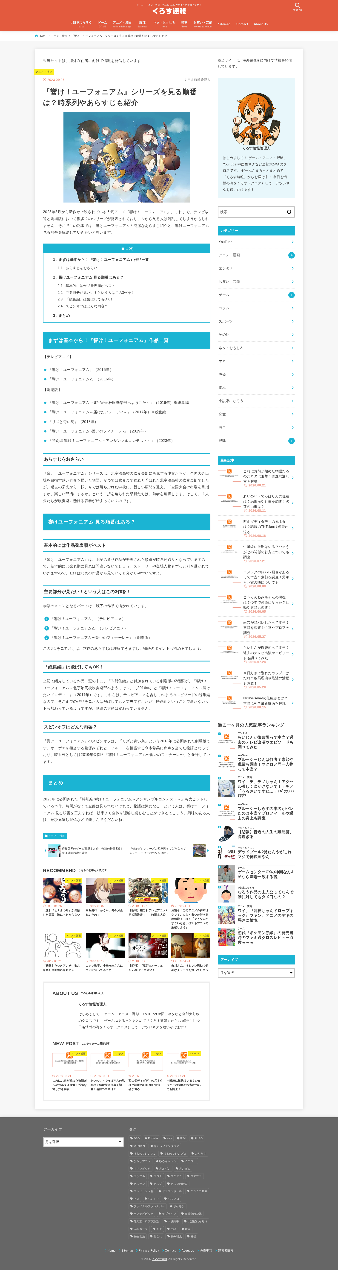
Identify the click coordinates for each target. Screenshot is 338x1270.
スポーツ (226, 321)
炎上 (159, 1229)
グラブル (139, 1176)
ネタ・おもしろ (231, 348)
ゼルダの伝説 (179, 1183)
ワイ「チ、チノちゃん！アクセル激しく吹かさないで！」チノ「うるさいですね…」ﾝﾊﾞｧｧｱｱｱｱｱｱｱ (266, 788)
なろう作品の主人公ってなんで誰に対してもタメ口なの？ (266, 894)
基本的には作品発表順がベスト (86, 286)
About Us (261, 24)
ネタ (136, 1198)
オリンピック (142, 1168)
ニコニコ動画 (198, 1191)
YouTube (225, 242)
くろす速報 (159, 1259)
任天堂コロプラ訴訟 (146, 1221)
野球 (222, 441)
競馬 (188, 1229)
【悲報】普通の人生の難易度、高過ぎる (266, 834)
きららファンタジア (166, 1146)
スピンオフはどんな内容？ (83, 306)
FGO (137, 1138)
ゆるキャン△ (167, 1161)
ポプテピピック (143, 1213)
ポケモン (179, 1206)
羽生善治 (139, 1236)
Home (111, 1250)
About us (188, 1250)
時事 (222, 427)
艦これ (158, 1236)
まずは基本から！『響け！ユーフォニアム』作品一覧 (101, 259)
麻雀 (193, 1236)
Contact (242, 24)
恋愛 (222, 414)
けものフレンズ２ (175, 1153)
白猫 (173, 1229)
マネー (224, 361)
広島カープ (141, 1229)
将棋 (222, 388)
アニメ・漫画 (59, 36)
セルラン (139, 1183)
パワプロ (173, 1198)
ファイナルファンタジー (149, 1206)
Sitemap (224, 24)
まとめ (61, 315)
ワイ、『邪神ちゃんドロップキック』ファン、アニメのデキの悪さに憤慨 (266, 915)
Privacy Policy (149, 1250)
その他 (224, 334)
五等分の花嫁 (193, 1213)
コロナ (158, 1176)
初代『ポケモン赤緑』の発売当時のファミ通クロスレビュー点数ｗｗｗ (266, 937)
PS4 (183, 1138)
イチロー (190, 1161)
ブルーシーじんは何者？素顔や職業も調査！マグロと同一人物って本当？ (266, 764)
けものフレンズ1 (144, 1153)
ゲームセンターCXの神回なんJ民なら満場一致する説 (265, 874)
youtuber (139, 1146)
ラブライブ (169, 1213)
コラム (224, 308)
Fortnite (153, 1138)
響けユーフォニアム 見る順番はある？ (88, 277)
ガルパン (164, 1168)
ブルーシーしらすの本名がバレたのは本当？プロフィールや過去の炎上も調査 (266, 813)
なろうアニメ (142, 1161)
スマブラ (196, 1176)
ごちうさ (200, 1153)
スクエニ (176, 1176)
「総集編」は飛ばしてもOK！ (85, 299)
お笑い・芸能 (229, 281)
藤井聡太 (176, 1236)
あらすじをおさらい (77, 268)
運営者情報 (225, 1250)
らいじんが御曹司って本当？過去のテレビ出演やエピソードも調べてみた (266, 742)
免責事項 (206, 1250)
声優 (222, 374)
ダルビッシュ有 (143, 1191)
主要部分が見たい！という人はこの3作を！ (96, 292)
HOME (43, 36)
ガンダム (184, 1168)
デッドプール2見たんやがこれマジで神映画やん (265, 854)
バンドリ (153, 1198)
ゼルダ (158, 1183)
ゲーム (224, 295)
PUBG (199, 1138)
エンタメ (226, 268)
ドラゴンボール (172, 1191)
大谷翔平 (173, 1221)
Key (169, 1138)
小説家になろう (231, 401)
